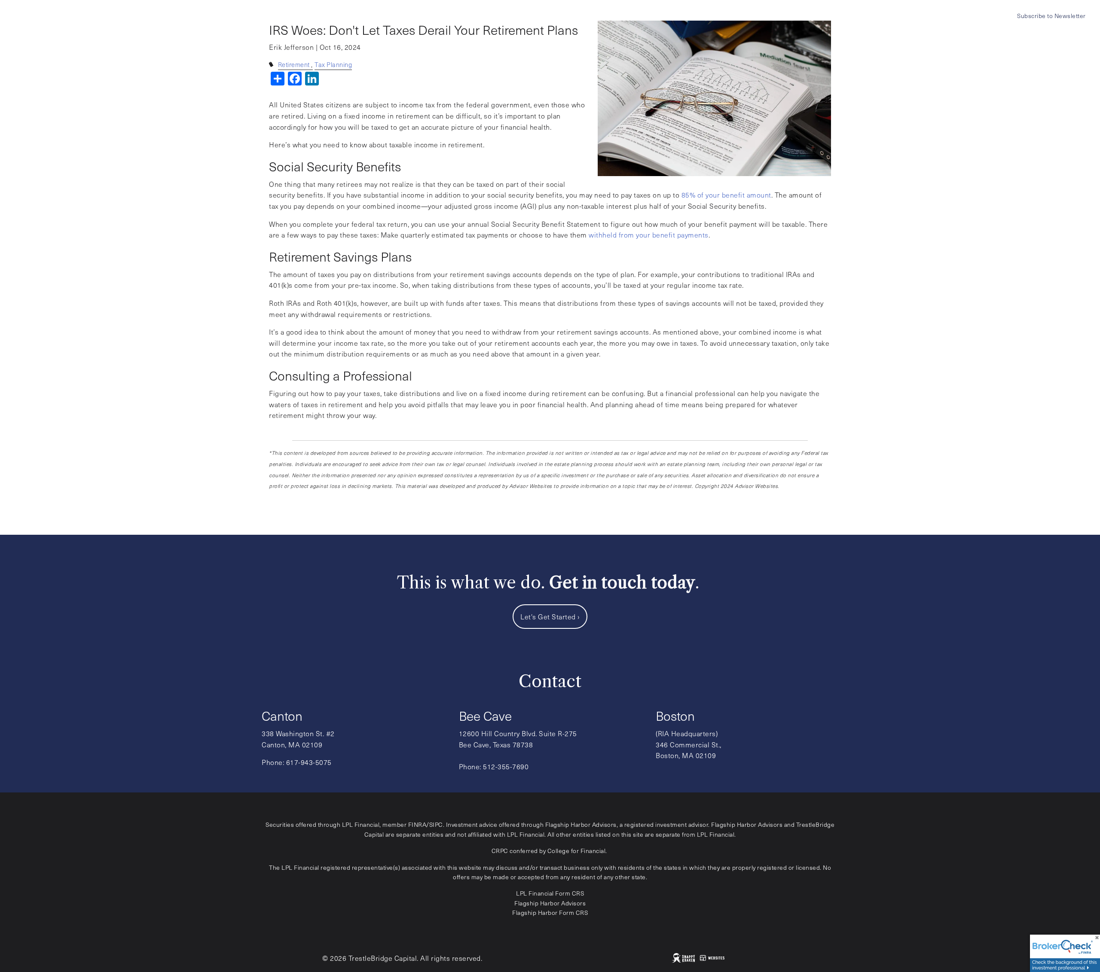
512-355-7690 (506, 766)
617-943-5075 (309, 762)
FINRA (417, 824)
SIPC (436, 824)
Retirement (294, 64)
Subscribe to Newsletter (1051, 16)
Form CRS (569, 893)
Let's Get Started (550, 616)
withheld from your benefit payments (649, 234)
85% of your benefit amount (726, 194)
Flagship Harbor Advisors (550, 903)
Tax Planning (333, 64)
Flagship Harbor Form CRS (550, 912)
